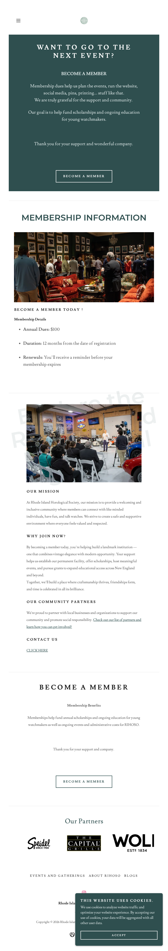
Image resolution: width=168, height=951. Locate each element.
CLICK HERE (37, 650)
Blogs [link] (131, 876)
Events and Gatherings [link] (58, 876)
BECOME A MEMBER (84, 176)
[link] (84, 20)
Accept (119, 935)
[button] (24, 20)
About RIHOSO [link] (105, 876)
